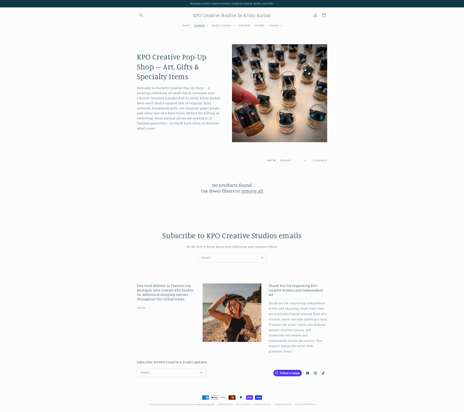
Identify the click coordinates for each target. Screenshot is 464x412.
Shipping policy (283, 404)
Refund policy (225, 404)
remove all (252, 191)
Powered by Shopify (205, 404)
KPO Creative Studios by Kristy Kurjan (175, 404)
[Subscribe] (262, 257)
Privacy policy (243, 404)
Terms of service (262, 404)
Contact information (305, 404)
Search (141, 307)
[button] (141, 15)
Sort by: (271, 160)
